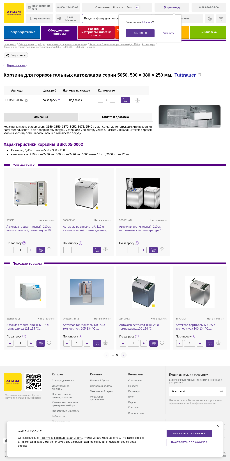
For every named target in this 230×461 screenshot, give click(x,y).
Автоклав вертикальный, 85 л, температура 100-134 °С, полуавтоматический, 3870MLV (196, 326)
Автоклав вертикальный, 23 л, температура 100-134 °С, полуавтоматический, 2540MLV (140, 326)
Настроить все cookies (189, 442)
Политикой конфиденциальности (61, 437)
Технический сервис (102, 391)
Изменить (168, 32)
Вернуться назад (17, 65)
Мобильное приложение (97, 398)
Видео (132, 402)
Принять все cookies (189, 433)
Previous (106, 355)
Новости (118, 7)
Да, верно (140, 32)
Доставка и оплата (101, 385)
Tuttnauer (185, 75)
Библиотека (208, 32)
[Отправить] (221, 391)
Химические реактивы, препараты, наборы (65, 404)
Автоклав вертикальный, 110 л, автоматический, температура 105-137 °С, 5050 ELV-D (142, 228)
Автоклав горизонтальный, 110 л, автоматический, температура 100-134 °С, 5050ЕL (29, 228)
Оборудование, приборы (59, 32)
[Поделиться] (205, 75)
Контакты (133, 407)
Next (124, 355)
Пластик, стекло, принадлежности (62, 395)
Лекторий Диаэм (99, 380)
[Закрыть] (218, 426)
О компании (102, 7)
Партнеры (134, 391)
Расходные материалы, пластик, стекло (96, 32)
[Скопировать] (199, 75)
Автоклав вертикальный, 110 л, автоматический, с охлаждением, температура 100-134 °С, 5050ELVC (87, 228)
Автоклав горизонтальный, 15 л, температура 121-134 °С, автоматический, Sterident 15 (27, 326)
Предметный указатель (65, 410)
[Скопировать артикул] (27, 100)
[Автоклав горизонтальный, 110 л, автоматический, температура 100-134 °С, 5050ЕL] (30, 193)
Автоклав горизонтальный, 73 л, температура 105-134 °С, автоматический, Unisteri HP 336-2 (86, 326)
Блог (129, 7)
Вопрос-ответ (136, 413)
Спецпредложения (21, 32)
